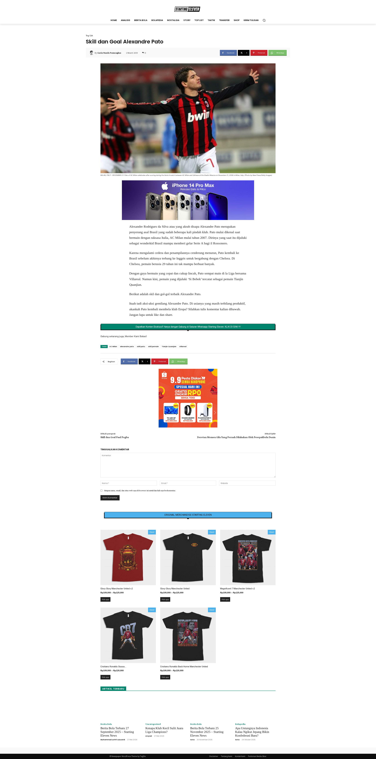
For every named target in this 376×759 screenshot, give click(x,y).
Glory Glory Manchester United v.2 (116, 588)
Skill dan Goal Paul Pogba (114, 437)
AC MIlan (113, 346)
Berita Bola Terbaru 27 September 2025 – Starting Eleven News (117, 731)
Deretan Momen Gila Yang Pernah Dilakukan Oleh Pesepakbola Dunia (236, 437)
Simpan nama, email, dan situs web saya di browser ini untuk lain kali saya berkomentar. (140, 490)
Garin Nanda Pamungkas (109, 53)
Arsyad (148, 736)
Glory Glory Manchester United (174, 588)
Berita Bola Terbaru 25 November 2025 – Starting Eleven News (207, 731)
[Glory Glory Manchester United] (188, 557)
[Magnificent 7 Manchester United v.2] (248, 557)
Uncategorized (153, 724)
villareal (182, 346)
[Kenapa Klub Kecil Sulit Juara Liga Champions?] (165, 708)
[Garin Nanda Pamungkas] (92, 53)
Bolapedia (240, 724)
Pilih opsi (105, 599)
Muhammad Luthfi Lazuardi (112, 739)
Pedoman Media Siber (257, 756)
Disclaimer (213, 756)
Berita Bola (106, 724)
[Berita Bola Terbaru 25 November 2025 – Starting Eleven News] (210, 708)
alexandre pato (127, 346)
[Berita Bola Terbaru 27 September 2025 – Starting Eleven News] (120, 708)
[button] (264, 20)
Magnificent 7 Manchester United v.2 (237, 588)
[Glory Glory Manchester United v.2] (128, 557)
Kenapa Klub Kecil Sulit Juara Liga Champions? (164, 730)
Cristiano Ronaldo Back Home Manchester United (184, 666)
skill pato (141, 346)
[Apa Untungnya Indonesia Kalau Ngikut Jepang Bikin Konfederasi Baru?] (255, 708)
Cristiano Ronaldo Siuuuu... (113, 666)
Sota (192, 739)
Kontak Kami (240, 756)
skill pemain (153, 346)
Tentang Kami (226, 756)
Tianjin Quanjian (169, 346)
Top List (89, 35)
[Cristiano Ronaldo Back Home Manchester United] (188, 635)
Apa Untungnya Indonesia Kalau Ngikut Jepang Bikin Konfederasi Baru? (252, 731)
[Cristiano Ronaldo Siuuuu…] (128, 635)
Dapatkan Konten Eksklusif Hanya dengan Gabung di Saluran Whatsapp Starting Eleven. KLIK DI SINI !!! (188, 327)
